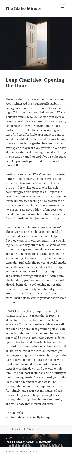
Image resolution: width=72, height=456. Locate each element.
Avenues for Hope (36, 258)
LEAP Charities (41, 174)
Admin (17, 429)
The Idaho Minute (24, 8)
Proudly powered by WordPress (22, 451)
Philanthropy (33, 429)
